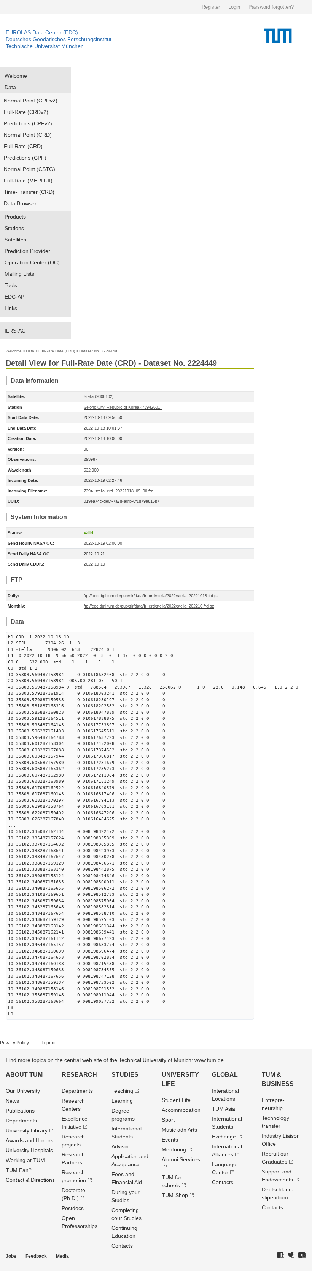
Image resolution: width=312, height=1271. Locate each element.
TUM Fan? (19, 1170)
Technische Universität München (45, 46)
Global (225, 1074)
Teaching (122, 1091)
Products (15, 217)
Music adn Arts (179, 1130)
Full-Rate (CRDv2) (26, 112)
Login (234, 7)
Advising (121, 1146)
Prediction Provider (27, 251)
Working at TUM (25, 1160)
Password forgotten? (271, 7)
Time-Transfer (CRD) (29, 192)
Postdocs (73, 1208)
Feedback (36, 1256)
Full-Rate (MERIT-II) (28, 180)
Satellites (15, 240)
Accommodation (181, 1110)
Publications (20, 1111)
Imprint (48, 1043)
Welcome (16, 76)
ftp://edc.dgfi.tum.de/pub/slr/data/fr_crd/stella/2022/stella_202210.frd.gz (149, 606)
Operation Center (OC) (32, 262)
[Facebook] (280, 1255)
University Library (27, 1130)
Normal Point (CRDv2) (30, 101)
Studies (124, 1074)
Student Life (176, 1100)
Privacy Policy (14, 1043)
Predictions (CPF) (25, 158)
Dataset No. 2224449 (98, 351)
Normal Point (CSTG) (29, 169)
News (12, 1101)
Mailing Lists (19, 274)
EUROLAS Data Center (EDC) (42, 32)
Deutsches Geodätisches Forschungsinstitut (58, 39)
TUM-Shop (175, 1195)
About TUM (24, 1074)
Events (170, 1140)
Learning (122, 1101)
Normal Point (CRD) (28, 135)
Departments (21, 1121)
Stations (14, 228)
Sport (168, 1120)
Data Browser (20, 203)
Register (211, 7)
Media (62, 1256)
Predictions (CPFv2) (28, 123)
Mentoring (174, 1149)
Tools (11, 285)
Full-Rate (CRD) (23, 146)
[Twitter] (291, 1255)
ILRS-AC (15, 331)
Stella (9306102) (99, 396)
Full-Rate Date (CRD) (56, 351)
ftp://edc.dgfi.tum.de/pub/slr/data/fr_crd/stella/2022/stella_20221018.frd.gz (151, 595)
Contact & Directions (30, 1180)
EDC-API (15, 297)
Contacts (122, 1246)
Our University (23, 1091)
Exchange (224, 1137)
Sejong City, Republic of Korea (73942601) (123, 407)
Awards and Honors (29, 1140)
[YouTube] (302, 1255)
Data (10, 87)
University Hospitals (29, 1150)
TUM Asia (223, 1109)
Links (11, 308)
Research (79, 1074)
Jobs (11, 1256)
